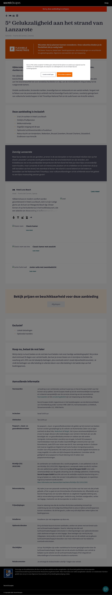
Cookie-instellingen (48, 74)
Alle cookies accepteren (64, 74)
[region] (56, 70)
